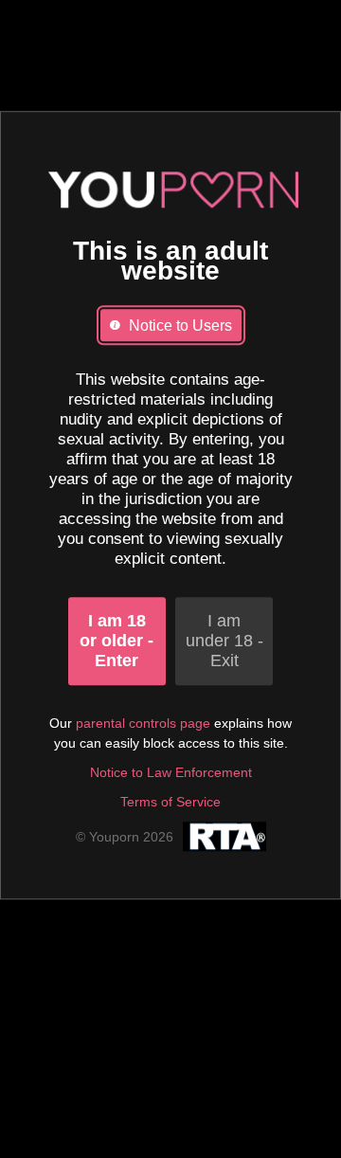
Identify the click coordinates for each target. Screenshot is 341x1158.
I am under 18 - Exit (224, 640)
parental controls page (143, 723)
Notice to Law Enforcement (171, 772)
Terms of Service (170, 801)
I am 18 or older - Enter (116, 640)
